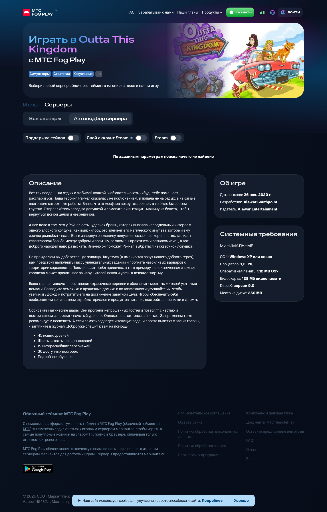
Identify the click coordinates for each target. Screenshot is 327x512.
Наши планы (187, 12)
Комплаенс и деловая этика (269, 413)
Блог (250, 459)
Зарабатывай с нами (156, 12)
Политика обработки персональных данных (208, 434)
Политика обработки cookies (202, 446)
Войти (294, 12)
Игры (31, 105)
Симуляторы (40, 74)
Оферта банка (190, 422)
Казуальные (83, 74)
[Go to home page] (74, 12)
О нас (251, 449)
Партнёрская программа (199, 455)
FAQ (131, 12)
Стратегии (62, 74)
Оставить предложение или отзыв (275, 431)
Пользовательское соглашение (204, 413)
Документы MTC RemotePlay (270, 422)
